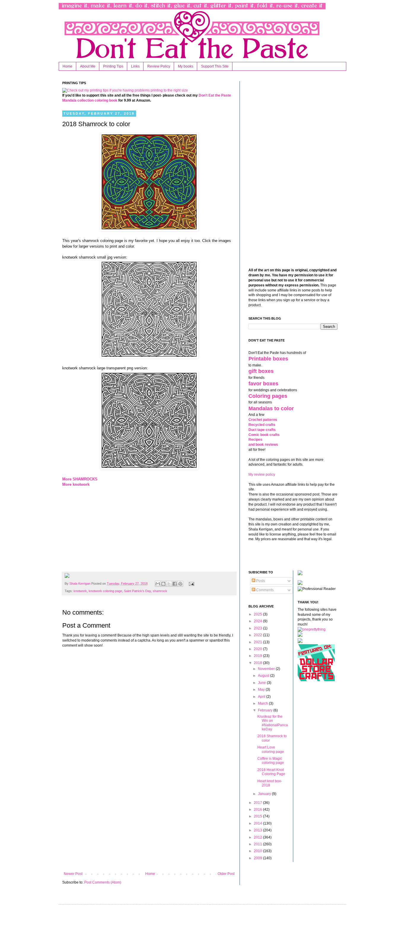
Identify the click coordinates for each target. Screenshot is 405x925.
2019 (258, 656)
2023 (258, 628)
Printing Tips (113, 66)
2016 (258, 809)
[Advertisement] (149, 822)
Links (135, 66)
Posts (260, 581)
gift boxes (261, 371)
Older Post (226, 874)
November (267, 669)
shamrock (160, 591)
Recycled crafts (261, 425)
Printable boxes (268, 359)
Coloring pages (267, 396)
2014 (258, 823)
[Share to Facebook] (175, 584)
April (262, 697)
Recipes (255, 439)
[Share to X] (169, 584)
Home (67, 66)
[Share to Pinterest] (180, 584)
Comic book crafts (264, 435)
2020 (258, 649)
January (265, 794)
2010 (258, 851)
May (262, 689)
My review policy (261, 474)
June (262, 683)
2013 (258, 830)
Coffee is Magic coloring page (270, 760)
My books (185, 66)
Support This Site (215, 66)
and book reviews (263, 445)
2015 (258, 816)
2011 (258, 844)
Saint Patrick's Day (137, 591)
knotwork (80, 591)
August (264, 676)
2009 (258, 858)
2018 (258, 663)
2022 (258, 635)
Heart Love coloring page (270, 749)
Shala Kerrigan (80, 583)
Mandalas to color (271, 408)
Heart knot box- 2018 (269, 783)
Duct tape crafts (262, 430)
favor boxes (263, 384)
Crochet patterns (262, 420)
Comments (264, 590)
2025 (258, 614)
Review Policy (158, 66)
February (265, 710)
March (263, 703)
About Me (87, 66)
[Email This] (158, 584)
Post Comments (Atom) (102, 882)
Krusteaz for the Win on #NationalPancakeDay (272, 722)
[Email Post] (190, 583)
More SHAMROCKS (80, 479)
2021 (258, 642)
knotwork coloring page (105, 591)
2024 (258, 621)
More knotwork (76, 484)
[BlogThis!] (163, 584)
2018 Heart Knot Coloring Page (271, 772)
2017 (258, 803)
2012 (258, 837)
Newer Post (73, 874)
